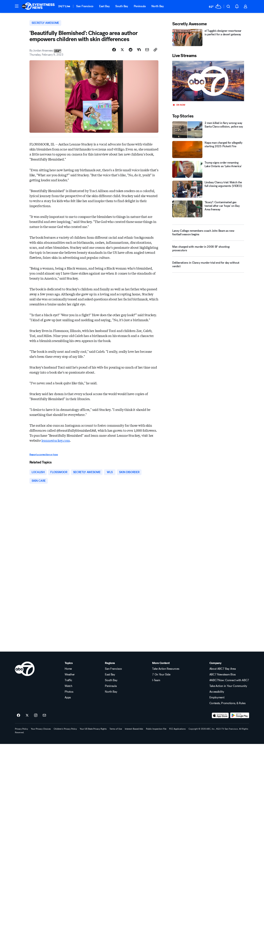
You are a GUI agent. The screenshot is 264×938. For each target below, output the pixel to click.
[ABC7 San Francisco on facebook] (18, 715)
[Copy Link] (155, 50)
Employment (216, 697)
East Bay (104, 6)
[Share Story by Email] (147, 50)
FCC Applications (177, 729)
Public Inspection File (156, 729)
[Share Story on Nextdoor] (139, 50)
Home (68, 668)
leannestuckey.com (55, 440)
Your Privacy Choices (41, 729)
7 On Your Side (161, 674)
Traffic (68, 680)
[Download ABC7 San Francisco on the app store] (220, 715)
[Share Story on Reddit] (131, 50)
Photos (69, 691)
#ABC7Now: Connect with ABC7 (229, 680)
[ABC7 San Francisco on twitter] (27, 715)
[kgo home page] (24, 669)
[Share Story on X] (122, 50)
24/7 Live (64, 6)
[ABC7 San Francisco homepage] (38, 6)
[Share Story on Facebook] (114, 50)
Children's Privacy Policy (65, 729)
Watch (68, 686)
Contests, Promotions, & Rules (227, 703)
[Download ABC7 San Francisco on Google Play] (239, 715)
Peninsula (140, 6)
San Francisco (84, 6)
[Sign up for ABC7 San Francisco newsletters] (44, 715)
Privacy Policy (21, 729)
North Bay (157, 6)
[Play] (208, 81)
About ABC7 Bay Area (222, 668)
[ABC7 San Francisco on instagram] (35, 715)
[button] (16, 6)
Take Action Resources (165, 668)
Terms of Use (116, 729)
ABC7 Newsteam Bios (222, 674)
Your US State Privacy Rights (93, 729)
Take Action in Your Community (228, 686)
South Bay (121, 6)
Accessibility (216, 691)
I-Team (156, 680)
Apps (68, 697)
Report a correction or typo (43, 454)
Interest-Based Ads (134, 729)
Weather (70, 674)
